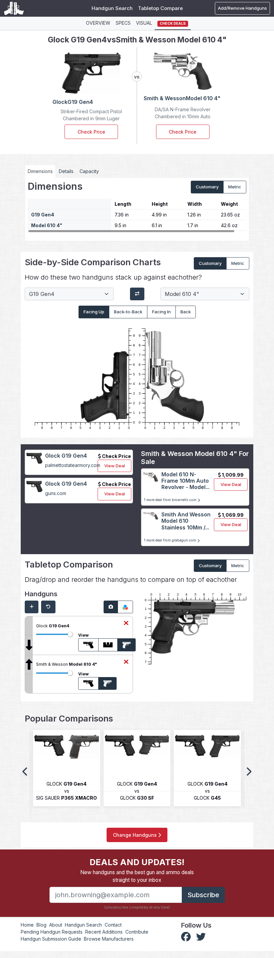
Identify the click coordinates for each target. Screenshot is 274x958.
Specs (123, 23)
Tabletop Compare (160, 8)
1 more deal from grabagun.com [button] (170, 540)
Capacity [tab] (89, 171)
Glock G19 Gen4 (66, 455)
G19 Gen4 (42, 214)
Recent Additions (104, 932)
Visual (144, 23)
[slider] (70, 634)
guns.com (55, 493)
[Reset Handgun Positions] (48, 607)
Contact (113, 925)
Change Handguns (135, 835)
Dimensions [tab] (40, 171)
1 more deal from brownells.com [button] (170, 500)
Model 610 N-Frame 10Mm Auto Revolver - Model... (185, 480)
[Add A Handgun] (31, 607)
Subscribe (203, 895)
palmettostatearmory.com (72, 465)
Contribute (136, 932)
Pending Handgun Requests (52, 932)
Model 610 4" (46, 225)
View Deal (114, 465)
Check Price (91, 132)
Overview (98, 23)
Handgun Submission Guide (51, 939)
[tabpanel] (137, 207)
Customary (207, 186)
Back (185, 311)
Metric (234, 186)
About (55, 925)
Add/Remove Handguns (242, 8)
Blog (41, 925)
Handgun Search (112, 8)
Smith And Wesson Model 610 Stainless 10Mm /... (186, 520)
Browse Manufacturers (109, 939)
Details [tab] (66, 171)
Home (27, 925)
